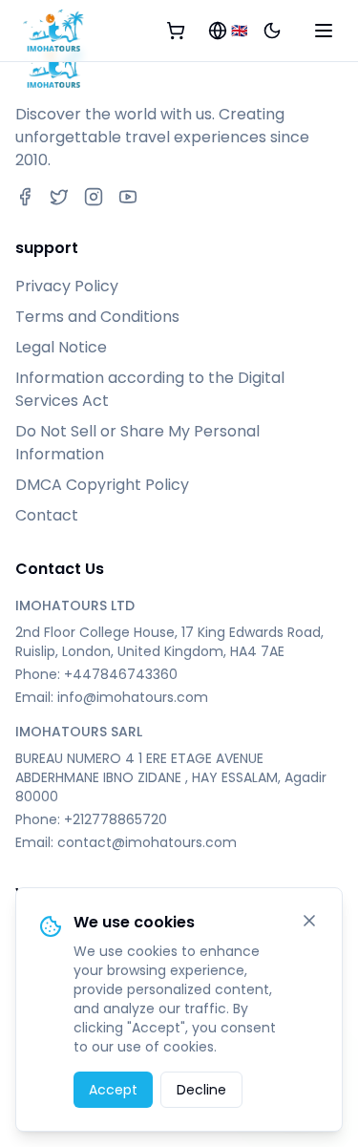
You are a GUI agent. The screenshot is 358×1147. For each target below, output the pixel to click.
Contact (46, 515)
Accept (113, 1089)
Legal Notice (61, 347)
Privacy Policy (66, 286)
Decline (201, 1089)
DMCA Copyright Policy (102, 485)
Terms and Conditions (97, 317)
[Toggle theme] (272, 30)
